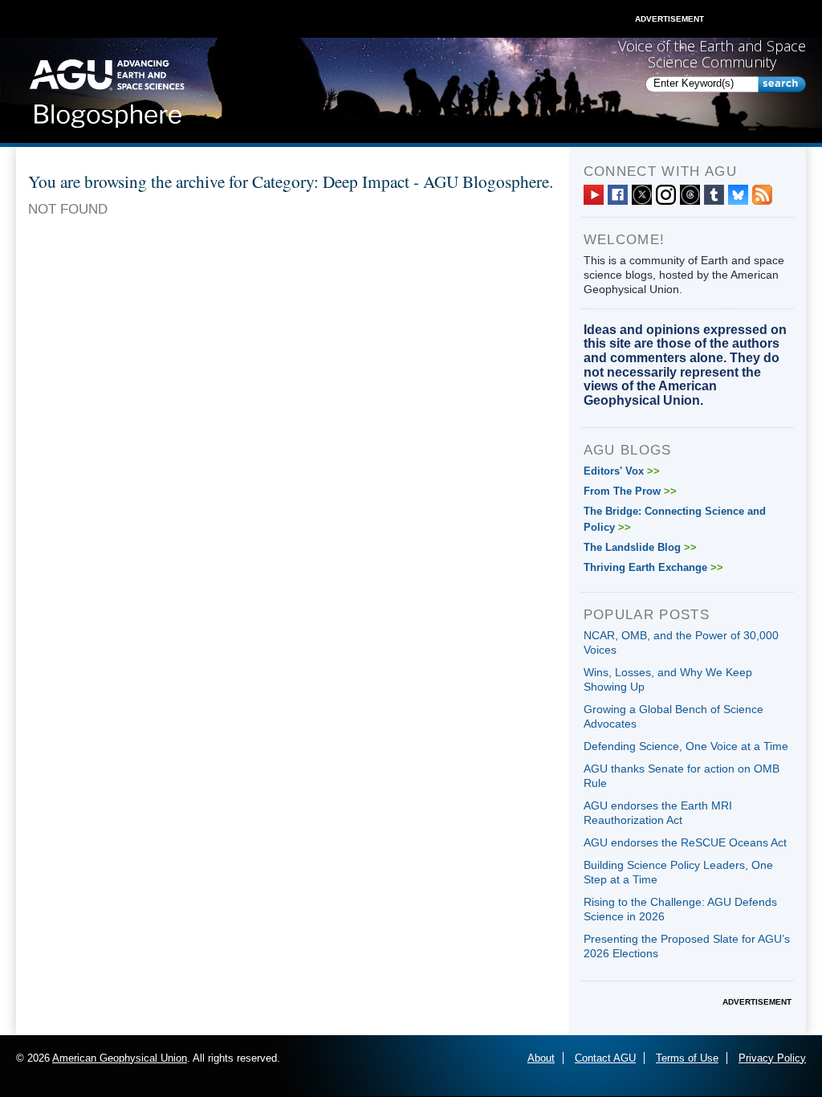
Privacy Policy (772, 1058)
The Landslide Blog (640, 547)
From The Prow (630, 491)
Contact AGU (605, 1058)
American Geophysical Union (119, 1058)
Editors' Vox (622, 471)
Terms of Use (687, 1058)
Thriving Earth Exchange (653, 567)
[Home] (106, 89)
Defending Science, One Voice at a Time (686, 746)
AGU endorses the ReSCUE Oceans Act (685, 842)
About (541, 1058)
